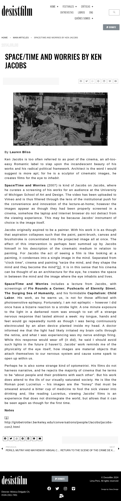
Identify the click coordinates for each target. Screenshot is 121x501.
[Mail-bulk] (61, 496)
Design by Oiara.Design (109, 489)
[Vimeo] (73, 488)
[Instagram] (65, 488)
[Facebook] (49, 488)
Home (4, 37)
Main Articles (21, 37)
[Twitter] (57, 488)
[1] (59, 267)
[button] (111, 27)
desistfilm (16, 12)
